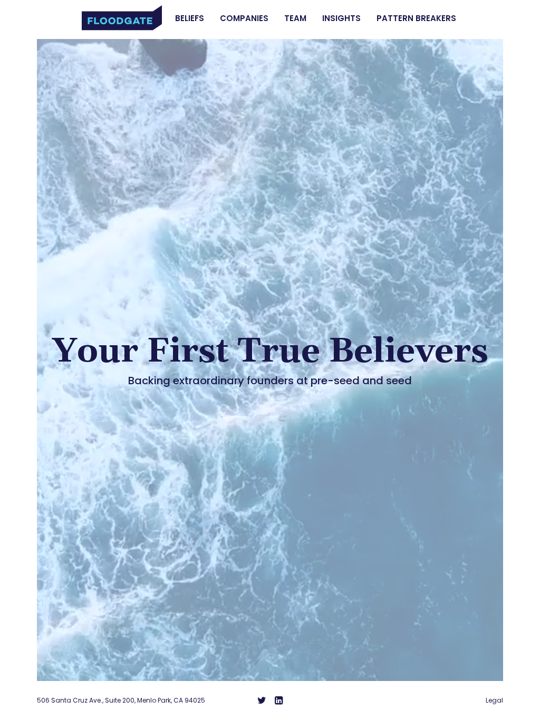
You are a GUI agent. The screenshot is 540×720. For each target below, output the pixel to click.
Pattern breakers (416, 18)
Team (295, 18)
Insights (341, 18)
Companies (244, 18)
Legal (494, 700)
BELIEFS (189, 18)
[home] (122, 18)
